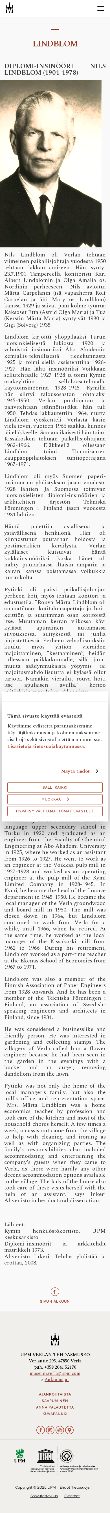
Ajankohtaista (55, 1394)
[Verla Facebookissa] (40, 1431)
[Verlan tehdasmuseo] (9, 7)
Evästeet (72, 1496)
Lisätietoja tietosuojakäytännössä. (46, 746)
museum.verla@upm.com (55, 1373)
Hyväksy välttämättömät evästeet (55, 811)
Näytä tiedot (75, 771)
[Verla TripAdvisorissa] (60, 1431)
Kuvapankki (55, 1414)
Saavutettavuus (44, 1496)
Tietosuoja (80, 1487)
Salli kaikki (55, 787)
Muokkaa (51, 799)
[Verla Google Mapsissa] (69, 1431)
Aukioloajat (57, 1379)
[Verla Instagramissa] (50, 1431)
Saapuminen (55, 1401)
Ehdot (65, 1487)
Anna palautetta (55, 1407)
